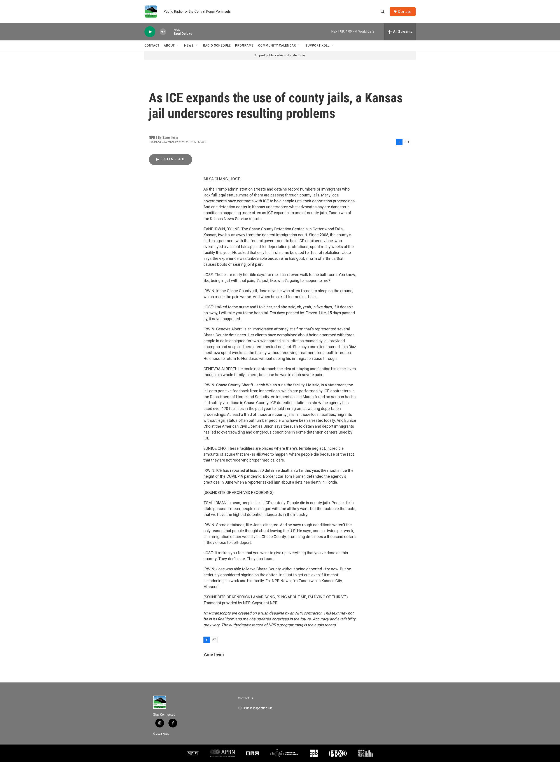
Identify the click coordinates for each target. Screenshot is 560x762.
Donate (404, 11)
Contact (151, 45)
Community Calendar (277, 45)
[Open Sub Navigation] (178, 45)
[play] (149, 31)
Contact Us (245, 698)
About (169, 45)
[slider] (170, 31)
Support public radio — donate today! (280, 55)
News (189, 45)
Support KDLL (317, 45)
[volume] (163, 32)
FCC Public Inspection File (255, 708)
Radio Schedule (217, 45)
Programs (244, 45)
